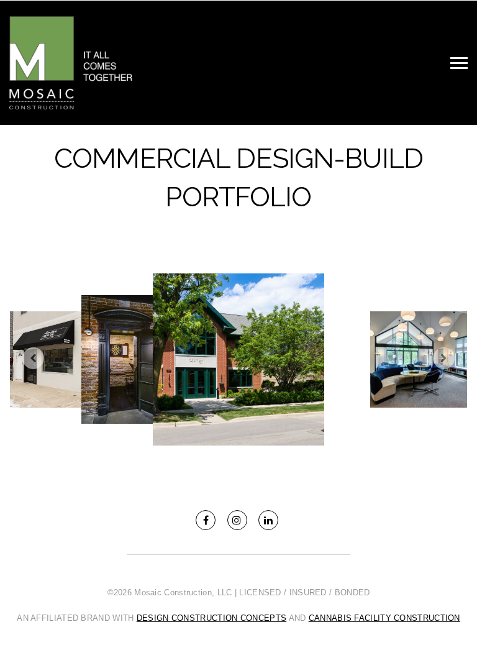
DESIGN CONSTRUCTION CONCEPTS (211, 618)
